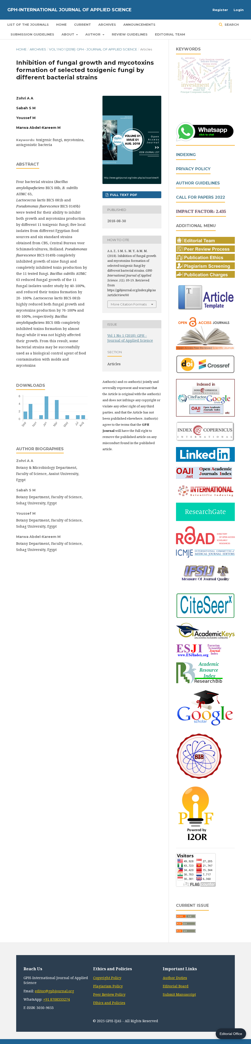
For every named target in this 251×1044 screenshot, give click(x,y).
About (68, 34)
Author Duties (175, 977)
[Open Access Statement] (205, 348)
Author (93, 34)
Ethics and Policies (109, 1002)
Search (231, 24)
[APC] (205, 276)
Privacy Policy (193, 169)
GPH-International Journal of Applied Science (69, 9)
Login (239, 10)
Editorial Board (175, 986)
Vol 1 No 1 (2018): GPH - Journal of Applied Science (93, 49)
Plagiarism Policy (108, 986)
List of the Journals (28, 24)
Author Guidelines (198, 183)
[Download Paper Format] (205, 310)
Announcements (139, 24)
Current (82, 24)
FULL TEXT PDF (123, 195)
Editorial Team (170, 34)
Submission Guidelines (32, 34)
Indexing (186, 154)
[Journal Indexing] (205, 415)
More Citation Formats (129, 304)
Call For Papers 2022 (200, 197)
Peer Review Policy (109, 994)
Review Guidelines (130, 34)
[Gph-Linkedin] (205, 460)
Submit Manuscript (179, 994)
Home (61, 24)
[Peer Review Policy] (205, 250)
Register (220, 10)
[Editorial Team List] (205, 242)
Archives (107, 24)
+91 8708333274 (56, 999)
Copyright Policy (107, 977)
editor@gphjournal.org (54, 991)
